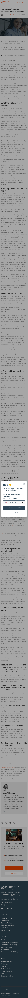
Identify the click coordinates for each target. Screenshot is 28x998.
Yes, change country (14, 508)
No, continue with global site (14, 513)
